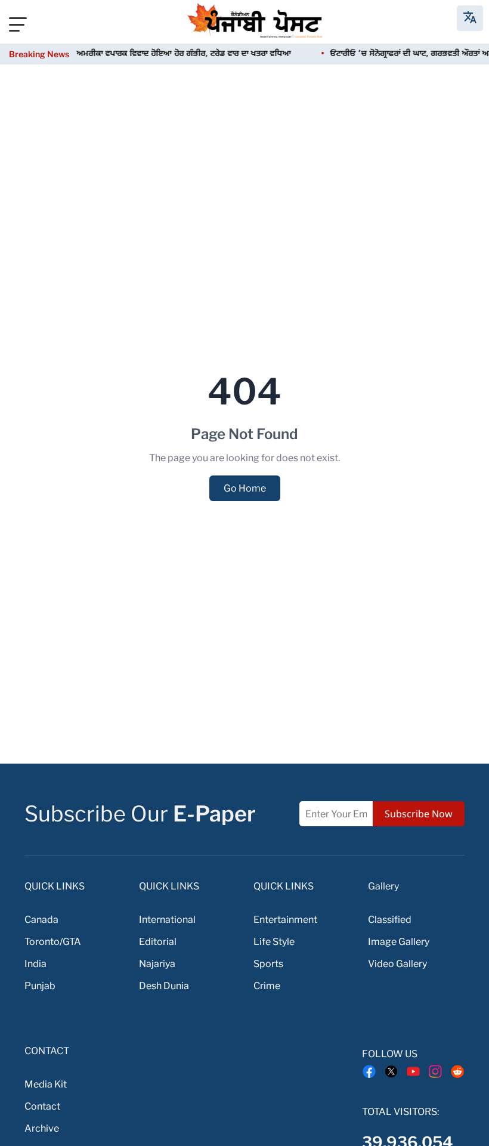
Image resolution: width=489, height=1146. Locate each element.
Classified (389, 919)
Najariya (157, 963)
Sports (268, 963)
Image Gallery (398, 941)
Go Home (245, 488)
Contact (42, 1106)
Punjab (39, 985)
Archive (41, 1128)
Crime (266, 985)
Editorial (158, 941)
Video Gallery (397, 963)
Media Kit (45, 1084)
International (167, 919)
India (35, 963)
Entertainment (285, 919)
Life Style (274, 941)
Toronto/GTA (52, 941)
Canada (41, 919)
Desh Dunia (164, 985)
